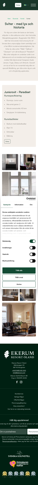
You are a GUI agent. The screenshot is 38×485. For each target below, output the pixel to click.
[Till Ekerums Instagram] (21, 382)
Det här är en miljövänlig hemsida (19, 409)
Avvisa (19, 284)
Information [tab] (19, 205)
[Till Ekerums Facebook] (17, 382)
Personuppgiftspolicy (19, 403)
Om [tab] (31, 205)
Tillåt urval (19, 277)
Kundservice (19, 394)
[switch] (33, 247)
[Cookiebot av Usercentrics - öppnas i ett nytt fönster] (27, 199)
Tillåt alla (19, 270)
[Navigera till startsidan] (19, 354)
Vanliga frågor (19, 397)
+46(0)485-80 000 (19, 370)
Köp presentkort (19, 406)
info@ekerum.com (19, 373)
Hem (9, 18)
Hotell (22, 18)
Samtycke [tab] (7, 205)
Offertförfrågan (19, 400)
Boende (15, 18)
